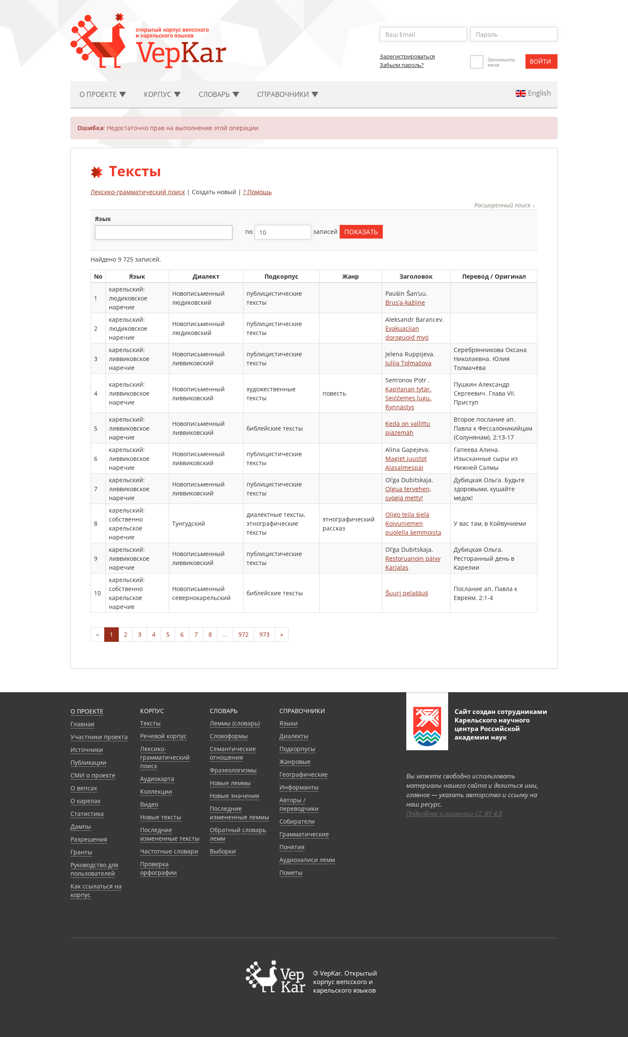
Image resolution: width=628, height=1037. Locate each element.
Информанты (299, 787)
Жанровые (295, 761)
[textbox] (102, 232)
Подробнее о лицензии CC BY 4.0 (454, 813)
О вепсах (83, 788)
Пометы (290, 872)
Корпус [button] (158, 94)
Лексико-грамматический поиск (138, 192)
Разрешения (88, 839)
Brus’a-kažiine (405, 302)
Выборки (223, 851)
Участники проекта (99, 737)
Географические (303, 774)
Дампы (80, 826)
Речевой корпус (163, 736)
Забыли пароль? (402, 65)
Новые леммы (230, 783)
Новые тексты (160, 817)
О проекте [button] (98, 94)
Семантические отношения (233, 753)
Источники (86, 750)
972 (243, 634)
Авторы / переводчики (299, 804)
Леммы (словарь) (235, 723)
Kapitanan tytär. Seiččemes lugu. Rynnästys (408, 398)
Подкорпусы (297, 749)
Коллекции (156, 791)
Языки (288, 723)
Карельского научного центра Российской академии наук (492, 728)
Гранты (81, 852)
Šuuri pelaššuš (406, 593)
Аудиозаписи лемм (307, 860)
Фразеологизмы (233, 770)
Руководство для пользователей (94, 869)
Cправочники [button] (284, 94)
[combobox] (163, 232)
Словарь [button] (215, 94)
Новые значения (234, 796)
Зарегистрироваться (407, 56)
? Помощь (257, 192)
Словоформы (229, 736)
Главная (82, 724)
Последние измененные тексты (170, 834)
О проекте (86, 711)
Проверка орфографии (158, 868)
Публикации (88, 762)
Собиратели (297, 821)
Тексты (150, 723)
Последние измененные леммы (239, 812)
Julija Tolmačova (408, 363)
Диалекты (293, 736)
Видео (149, 804)
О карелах (85, 801)
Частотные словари (169, 851)
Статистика (87, 814)
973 (264, 634)
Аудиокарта (157, 779)
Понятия (292, 847)
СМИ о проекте (92, 775)
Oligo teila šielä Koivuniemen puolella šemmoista (413, 523)
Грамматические (304, 834)
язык (103, 219)
